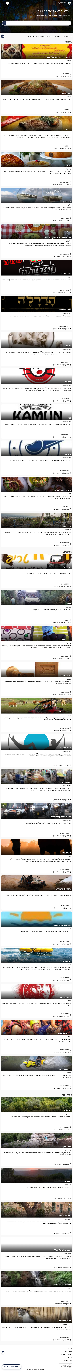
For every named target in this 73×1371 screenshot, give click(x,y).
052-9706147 (64, 1014)
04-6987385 (65, 74)
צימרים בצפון (61, 36)
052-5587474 (64, 254)
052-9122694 (64, 584)
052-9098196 (64, 869)
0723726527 (64, 1050)
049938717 (65, 656)
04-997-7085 (64, 290)
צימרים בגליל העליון (51, 36)
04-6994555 (65, 506)
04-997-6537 (64, 434)
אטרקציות (31, 36)
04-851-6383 (64, 182)
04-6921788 (64, 146)
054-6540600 (64, 620)
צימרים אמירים (40, 36)
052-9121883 (64, 833)
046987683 (65, 218)
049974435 (65, 692)
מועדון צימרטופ (68, 1360)
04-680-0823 (64, 543)
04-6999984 (64, 1127)
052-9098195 (64, 728)
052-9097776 (64, 398)
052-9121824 (64, 1086)
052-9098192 (64, 977)
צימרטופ (69, 36)
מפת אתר (69, 1357)
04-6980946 (64, 110)
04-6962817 (64, 1301)
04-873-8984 (64, 470)
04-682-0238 (64, 1337)
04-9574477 (64, 362)
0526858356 (64, 905)
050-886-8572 (64, 326)
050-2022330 (64, 941)
